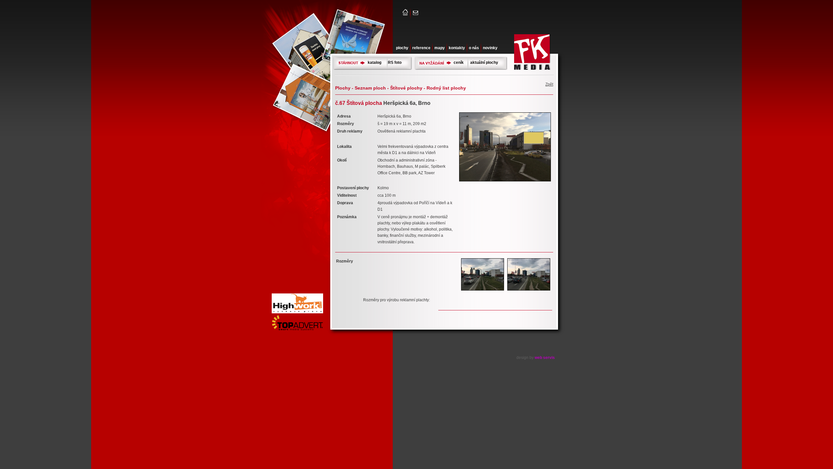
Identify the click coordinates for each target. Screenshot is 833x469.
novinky (490, 48)
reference (421, 48)
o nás (474, 48)
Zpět (549, 84)
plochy (402, 48)
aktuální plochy (484, 62)
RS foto (395, 62)
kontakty (457, 48)
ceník (459, 62)
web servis (545, 357)
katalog (374, 62)
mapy (439, 48)
